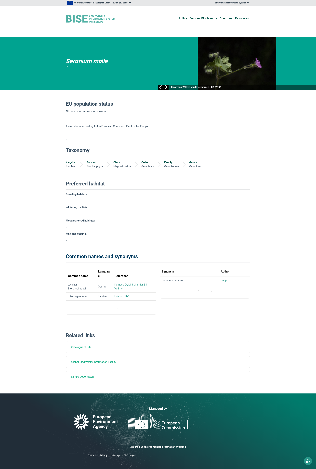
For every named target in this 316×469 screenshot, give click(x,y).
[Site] (96, 19)
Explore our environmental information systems (158, 446)
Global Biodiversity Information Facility (93, 362)
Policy (183, 18)
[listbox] (99, 3)
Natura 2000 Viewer (82, 376)
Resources (242, 18)
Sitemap (115, 455)
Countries (226, 18)
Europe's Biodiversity (203, 18)
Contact (92, 455)
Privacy (103, 455)
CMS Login (129, 455)
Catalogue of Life (81, 347)
